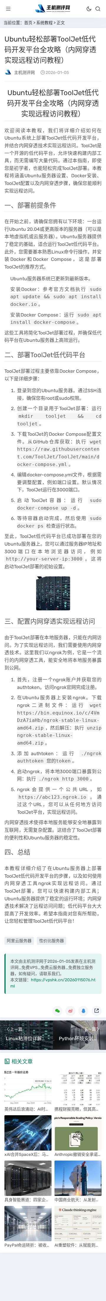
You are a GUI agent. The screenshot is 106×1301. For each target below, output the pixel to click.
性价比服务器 (51, 940)
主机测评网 (24, 72)
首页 (28, 22)
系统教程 (44, 22)
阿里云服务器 (19, 940)
